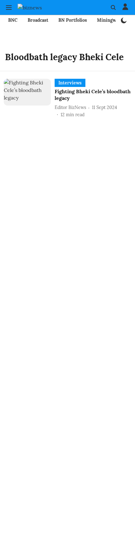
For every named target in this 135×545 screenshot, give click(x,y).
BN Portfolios (72, 20)
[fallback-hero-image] (29, 98)
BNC (13, 20)
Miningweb (109, 20)
